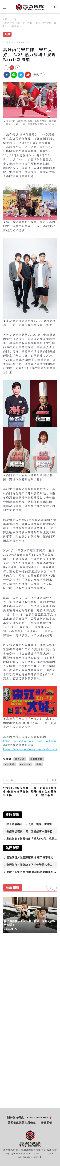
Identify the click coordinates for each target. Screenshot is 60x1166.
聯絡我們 (46, 1122)
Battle (25, 764)
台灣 (13, 19)
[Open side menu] (3, 7)
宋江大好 (20, 759)
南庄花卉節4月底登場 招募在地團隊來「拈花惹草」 (44, 792)
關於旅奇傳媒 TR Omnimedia (27, 1117)
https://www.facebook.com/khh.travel (31, 749)
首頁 (4, 19)
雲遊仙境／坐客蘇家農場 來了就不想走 (29, 857)
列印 (39, 74)
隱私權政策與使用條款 (22, 1122)
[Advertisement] (30, 994)
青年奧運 (10, 764)
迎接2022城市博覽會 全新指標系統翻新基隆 (16, 792)
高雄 (38, 764)
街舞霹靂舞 (36, 759)
